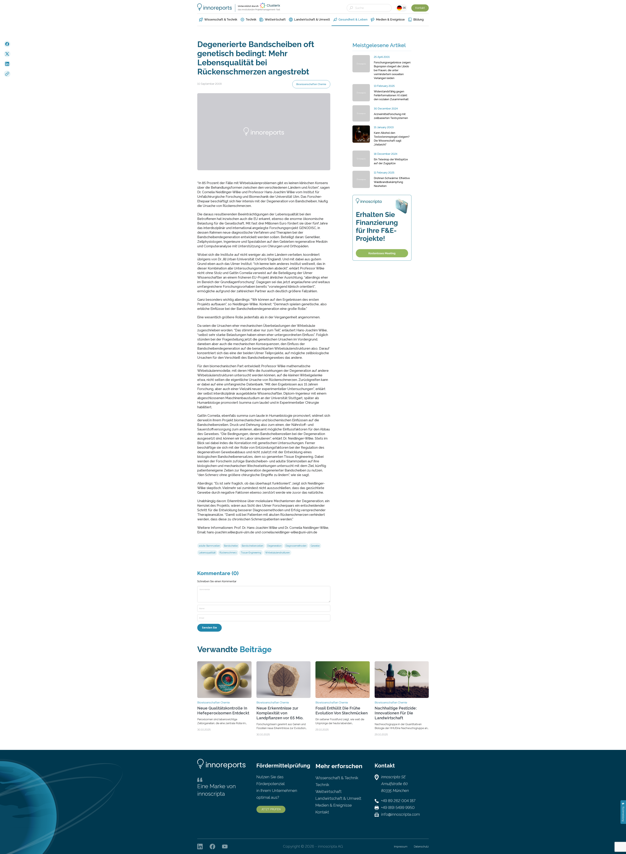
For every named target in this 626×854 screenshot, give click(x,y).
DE (404, 8)
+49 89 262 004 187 (398, 800)
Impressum (400, 846)
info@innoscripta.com (400, 814)
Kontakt (420, 7)
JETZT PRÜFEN (271, 809)
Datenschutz (421, 846)
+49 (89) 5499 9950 (398, 807)
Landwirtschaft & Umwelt (338, 798)
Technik (322, 784)
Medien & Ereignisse (333, 805)
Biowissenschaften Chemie (311, 84)
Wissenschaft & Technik (336, 777)
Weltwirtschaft (328, 791)
